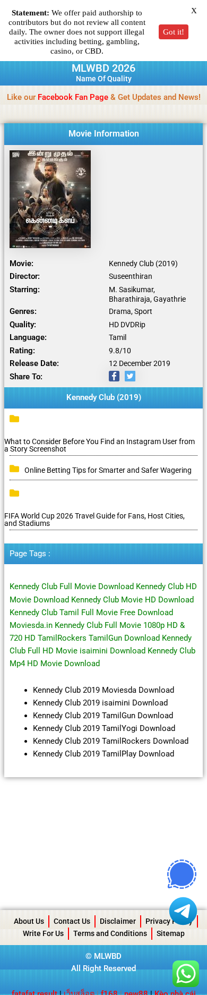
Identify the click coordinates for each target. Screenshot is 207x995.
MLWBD (108, 956)
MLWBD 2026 (103, 68)
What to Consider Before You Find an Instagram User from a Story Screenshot (99, 445)
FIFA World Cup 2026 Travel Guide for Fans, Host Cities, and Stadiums (94, 520)
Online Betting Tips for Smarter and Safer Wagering (108, 470)
